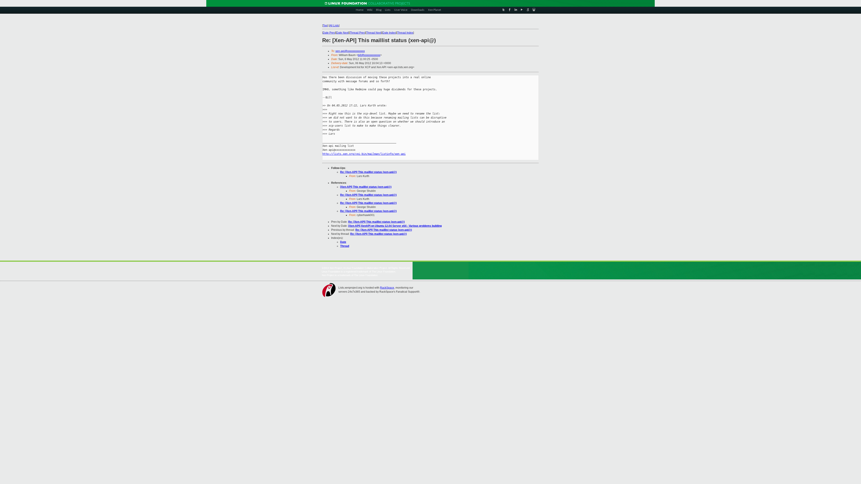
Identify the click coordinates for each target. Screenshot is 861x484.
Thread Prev (357, 32)
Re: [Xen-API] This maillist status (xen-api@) (368, 172)
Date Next (342, 32)
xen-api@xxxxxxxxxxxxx (350, 51)
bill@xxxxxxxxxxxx (369, 55)
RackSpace (387, 287)
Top (325, 25)
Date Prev (329, 32)
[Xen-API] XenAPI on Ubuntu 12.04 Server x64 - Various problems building (395, 225)
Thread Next (373, 32)
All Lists (334, 25)
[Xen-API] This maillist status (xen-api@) (365, 186)
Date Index (389, 32)
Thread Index (405, 32)
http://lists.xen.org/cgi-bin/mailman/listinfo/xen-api (364, 154)
